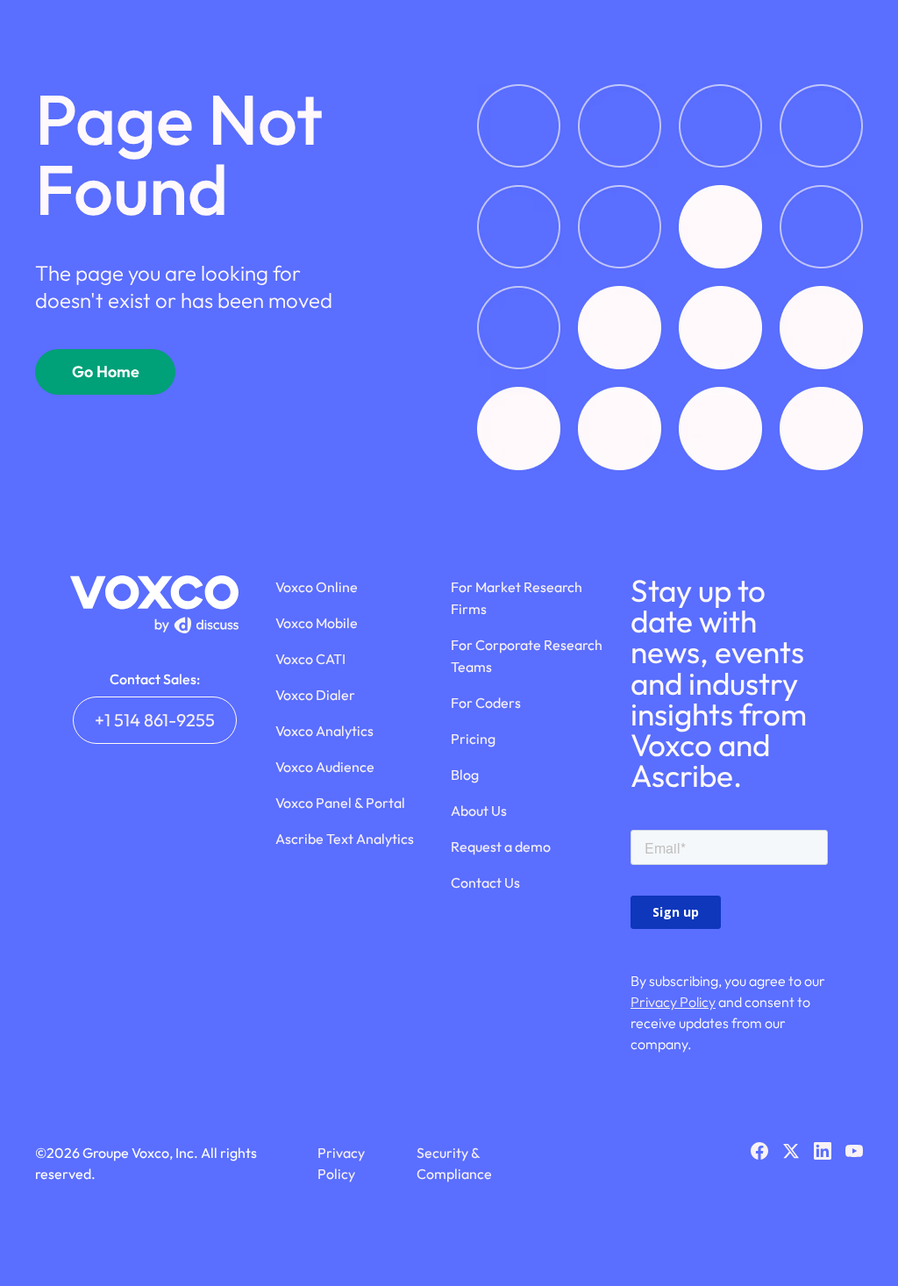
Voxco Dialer (315, 695)
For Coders (486, 702)
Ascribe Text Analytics (344, 838)
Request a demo (501, 846)
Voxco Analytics (324, 730)
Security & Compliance (454, 1163)
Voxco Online (316, 587)
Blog (465, 774)
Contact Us (485, 882)
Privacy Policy (673, 1002)
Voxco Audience (324, 766)
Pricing (473, 738)
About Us (479, 810)
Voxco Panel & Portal (340, 802)
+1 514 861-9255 (155, 720)
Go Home (105, 371)
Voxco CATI (310, 659)
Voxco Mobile (316, 623)
